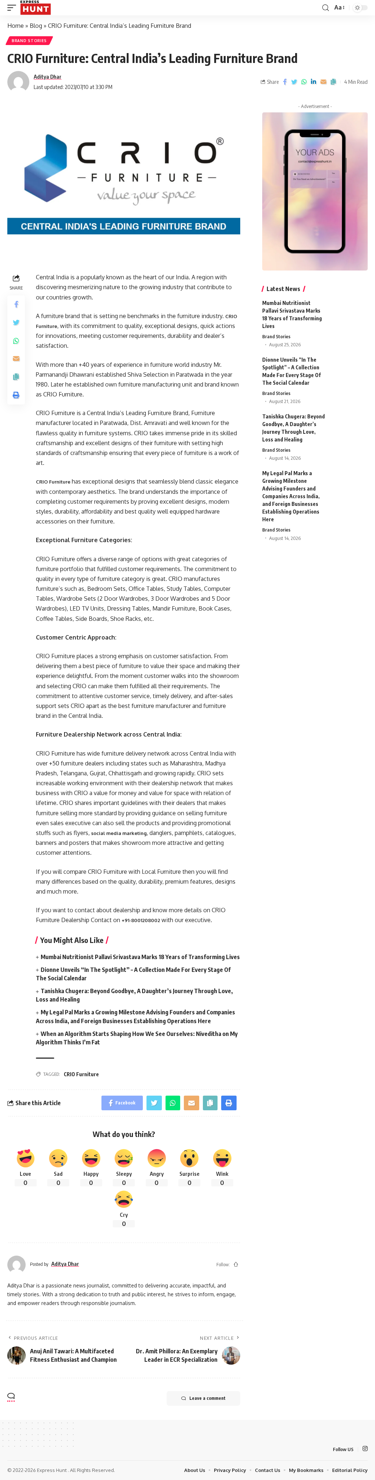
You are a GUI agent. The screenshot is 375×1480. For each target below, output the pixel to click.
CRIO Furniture (53, 482)
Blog (36, 25)
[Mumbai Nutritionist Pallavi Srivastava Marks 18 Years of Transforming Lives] (349, 313)
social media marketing (118, 833)
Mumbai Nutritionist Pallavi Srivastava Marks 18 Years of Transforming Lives (140, 957)
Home (15, 25)
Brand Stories (29, 40)
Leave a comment (207, 1398)
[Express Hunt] (35, 7)
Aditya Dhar (48, 76)
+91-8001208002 (141, 920)
